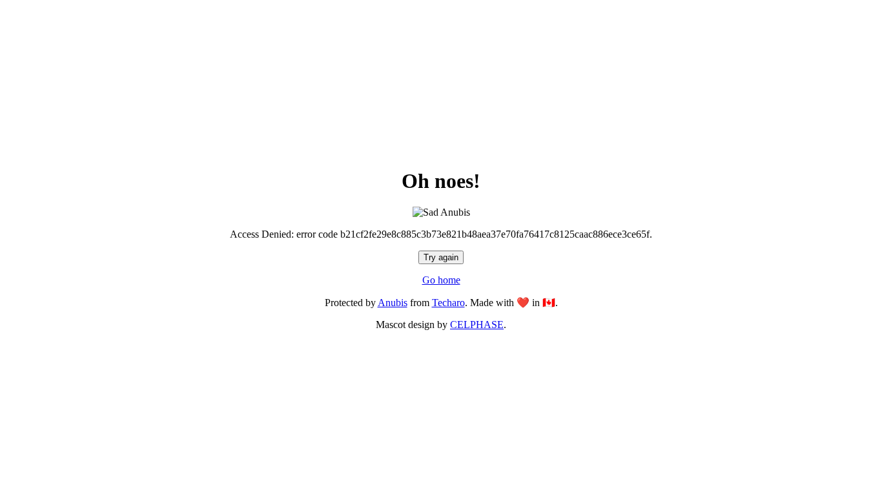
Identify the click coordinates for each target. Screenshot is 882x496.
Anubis (392, 302)
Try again (441, 257)
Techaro (448, 302)
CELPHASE (477, 324)
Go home (441, 279)
